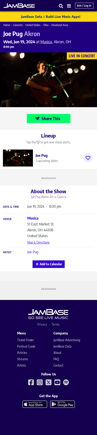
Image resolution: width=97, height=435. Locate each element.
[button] (61, 6)
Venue (7, 219)
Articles (22, 353)
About (57, 353)
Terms (55, 324)
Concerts (18, 25)
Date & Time (11, 206)
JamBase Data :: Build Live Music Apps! (50, 16)
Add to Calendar (51, 264)
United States (32, 25)
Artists (21, 365)
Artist (7, 252)
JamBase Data (62, 346)
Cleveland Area (59, 25)
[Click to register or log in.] (88, 157)
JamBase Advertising (66, 340)
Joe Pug (32, 252)
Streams (22, 359)
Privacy (42, 324)
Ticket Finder (25, 340)
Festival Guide (26, 346)
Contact (58, 365)
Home (6, 25)
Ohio (45, 25)
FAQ (56, 359)
